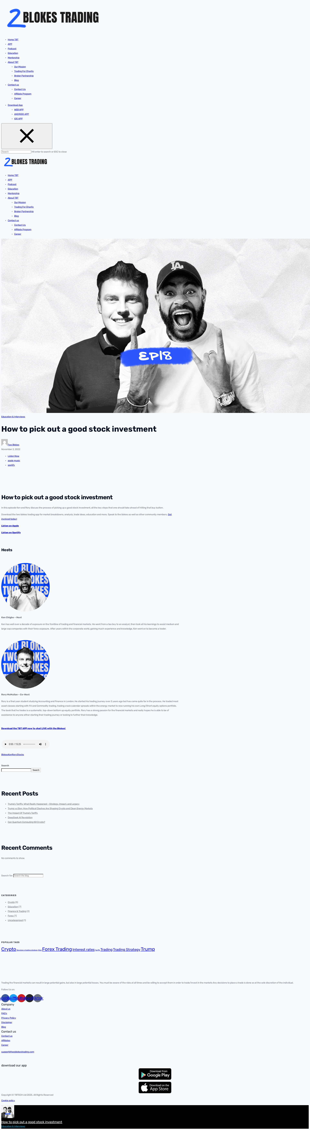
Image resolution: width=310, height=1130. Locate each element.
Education (13, 53)
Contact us (13, 84)
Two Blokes (13, 444)
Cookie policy (8, 1100)
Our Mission (20, 66)
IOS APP (18, 118)
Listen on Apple (10, 525)
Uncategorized (15, 920)
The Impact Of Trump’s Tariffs (23, 813)
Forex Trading (57, 949)
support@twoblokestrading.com (17, 1051)
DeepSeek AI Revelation (20, 817)
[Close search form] (26, 136)
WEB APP (19, 109)
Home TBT (13, 39)
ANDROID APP (21, 114)
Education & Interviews (13, 416)
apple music (14, 460)
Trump (148, 949)
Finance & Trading (17, 911)
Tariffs (97, 950)
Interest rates (83, 950)
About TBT (13, 62)
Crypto (11, 902)
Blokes (4, 754)
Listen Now (13, 456)
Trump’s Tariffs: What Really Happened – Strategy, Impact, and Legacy (43, 804)
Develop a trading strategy (27, 950)
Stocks (20, 754)
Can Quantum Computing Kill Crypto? (26, 822)
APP (10, 44)
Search (5, 765)
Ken (10, 754)
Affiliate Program (22, 93)
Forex (11, 915)
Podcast (12, 48)
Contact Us (20, 89)
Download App (15, 105)
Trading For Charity (24, 71)
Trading (106, 950)
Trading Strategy (126, 950)
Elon (40, 950)
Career (17, 98)
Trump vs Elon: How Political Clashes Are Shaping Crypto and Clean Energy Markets (50, 808)
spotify (11, 465)
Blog (16, 80)
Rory (14, 754)
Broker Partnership (24, 75)
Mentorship (13, 57)
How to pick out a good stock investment (31, 1122)
